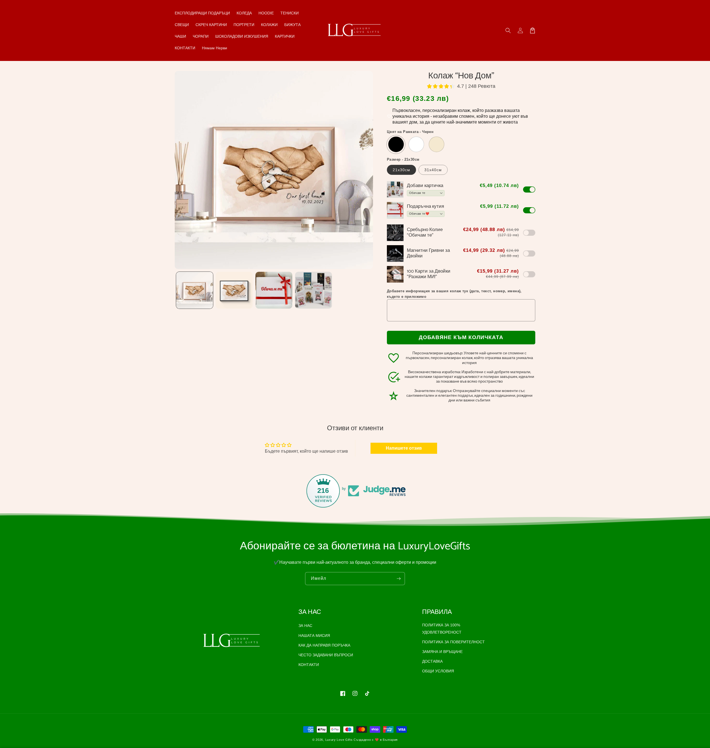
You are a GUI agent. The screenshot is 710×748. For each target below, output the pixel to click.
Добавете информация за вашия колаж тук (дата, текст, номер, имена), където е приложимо (454, 294)
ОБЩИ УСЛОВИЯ (438, 671)
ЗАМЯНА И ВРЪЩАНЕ (442, 651)
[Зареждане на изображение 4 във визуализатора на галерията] (313, 290)
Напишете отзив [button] (404, 448)
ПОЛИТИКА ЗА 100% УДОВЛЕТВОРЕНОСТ (442, 628)
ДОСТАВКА (432, 661)
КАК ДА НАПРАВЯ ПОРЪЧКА (324, 645)
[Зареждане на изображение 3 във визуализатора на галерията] (273, 290)
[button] (508, 30)
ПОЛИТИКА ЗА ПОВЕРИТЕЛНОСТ (453, 642)
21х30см (401, 170)
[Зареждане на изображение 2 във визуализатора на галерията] (234, 290)
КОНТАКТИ (308, 664)
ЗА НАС (305, 625)
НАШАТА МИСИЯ (314, 635)
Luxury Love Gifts (339, 739)
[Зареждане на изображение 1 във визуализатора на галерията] (194, 290)
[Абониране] (398, 578)
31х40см (433, 170)
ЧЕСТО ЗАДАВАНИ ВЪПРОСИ (325, 655)
